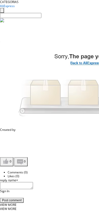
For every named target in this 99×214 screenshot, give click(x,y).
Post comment (12, 200)
